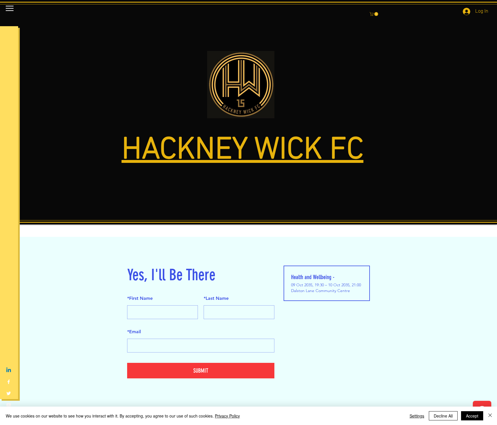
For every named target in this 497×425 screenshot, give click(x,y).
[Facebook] (9, 382)
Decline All (443, 416)
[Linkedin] (9, 370)
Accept (472, 416)
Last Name (216, 298)
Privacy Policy (227, 416)
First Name (140, 298)
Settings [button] (417, 416)
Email (134, 331)
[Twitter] (9, 393)
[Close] (490, 415)
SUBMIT (200, 370)
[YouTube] (9, 405)
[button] (10, 8)
